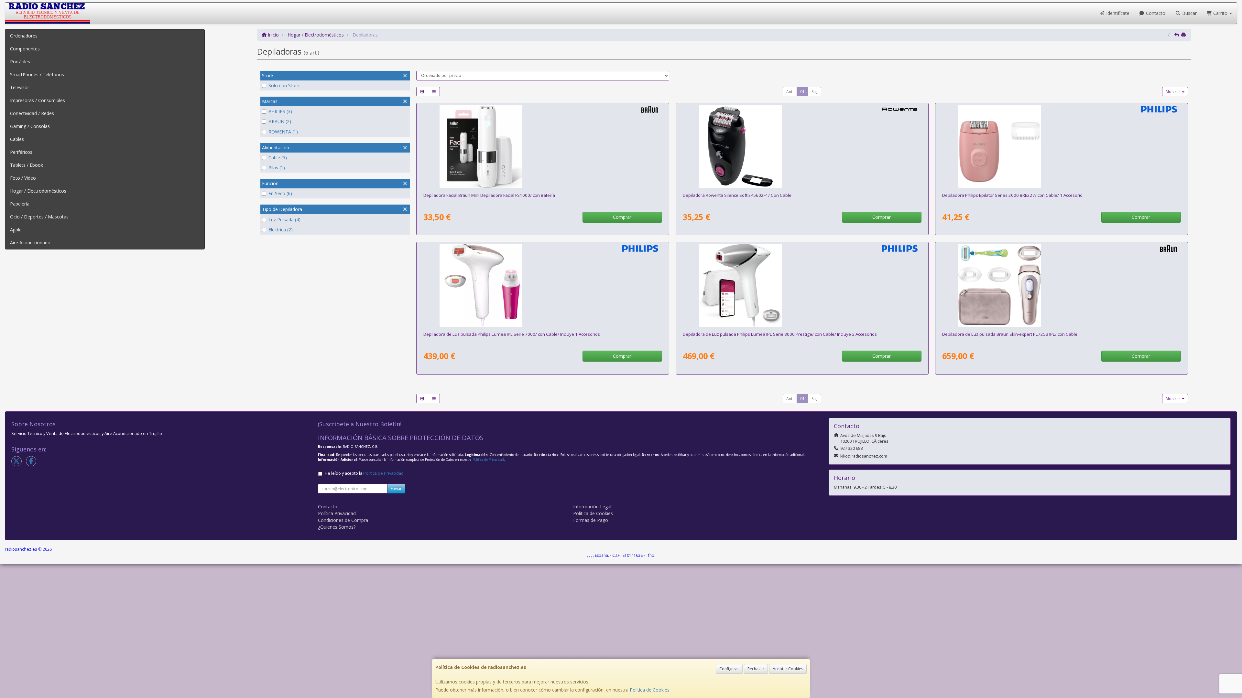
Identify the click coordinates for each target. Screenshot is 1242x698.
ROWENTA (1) (283, 132)
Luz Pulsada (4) (284, 220)
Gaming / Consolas (30, 126)
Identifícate (1117, 13)
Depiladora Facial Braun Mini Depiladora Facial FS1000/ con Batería (489, 195)
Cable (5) (277, 157)
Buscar (1189, 13)
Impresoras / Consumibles (37, 100)
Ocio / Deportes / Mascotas (39, 217)
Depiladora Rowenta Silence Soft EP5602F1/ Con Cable (737, 195)
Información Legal (592, 506)
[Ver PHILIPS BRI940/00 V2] (802, 285)
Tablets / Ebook (26, 165)
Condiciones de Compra (343, 520)
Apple (16, 230)
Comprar (622, 217)
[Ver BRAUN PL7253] (1061, 285)
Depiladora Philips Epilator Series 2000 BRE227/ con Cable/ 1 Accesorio (1012, 195)
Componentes (25, 49)
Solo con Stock (284, 85)
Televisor (19, 87)
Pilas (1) (276, 167)
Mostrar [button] (1173, 91)
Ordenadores (24, 36)
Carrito (1220, 13)
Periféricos (21, 152)
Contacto (1155, 13)
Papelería (19, 204)
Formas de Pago (590, 520)
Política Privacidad (337, 513)
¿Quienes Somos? (336, 527)
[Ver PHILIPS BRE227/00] (1061, 146)
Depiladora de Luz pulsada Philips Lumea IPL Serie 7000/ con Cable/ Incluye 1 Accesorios (511, 334)
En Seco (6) (280, 193)
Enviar (396, 488)
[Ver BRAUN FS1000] (542, 146)
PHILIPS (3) (280, 111)
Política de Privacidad (488, 459)
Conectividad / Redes (32, 113)
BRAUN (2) (279, 121)
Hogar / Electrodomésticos (38, 191)
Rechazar (755, 669)
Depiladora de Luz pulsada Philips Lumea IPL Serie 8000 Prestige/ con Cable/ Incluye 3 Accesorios (780, 334)
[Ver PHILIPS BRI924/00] (542, 285)
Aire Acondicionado (30, 242)
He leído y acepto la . (365, 473)
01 (802, 91)
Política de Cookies (650, 690)
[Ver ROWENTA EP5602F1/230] (802, 146)
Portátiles (20, 61)
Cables (17, 139)
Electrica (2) (280, 230)
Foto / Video (23, 178)
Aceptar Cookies (788, 669)
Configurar (729, 669)
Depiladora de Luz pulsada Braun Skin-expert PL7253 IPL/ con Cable (1009, 334)
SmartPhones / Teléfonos (37, 74)
